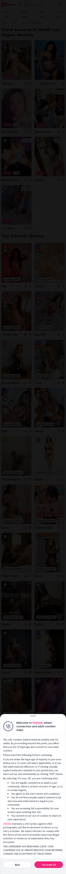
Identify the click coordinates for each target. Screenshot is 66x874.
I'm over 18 (49, 865)
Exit (17, 865)
